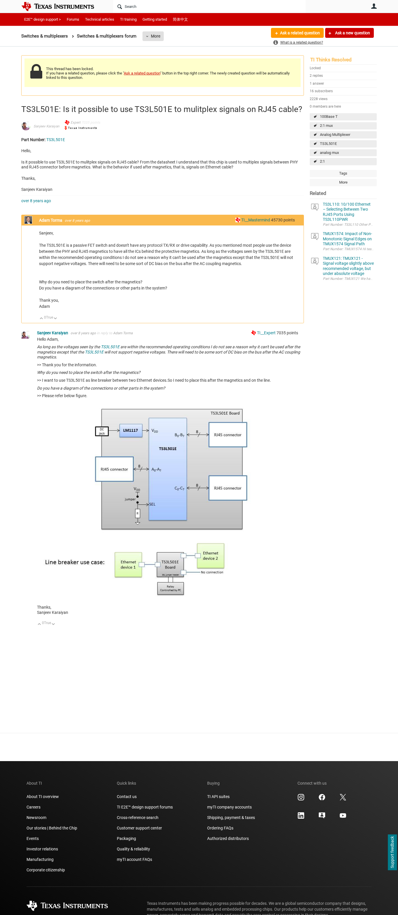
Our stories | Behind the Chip (52, 828)
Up (41, 318)
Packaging (126, 838)
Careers (33, 807)
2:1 (322, 161)
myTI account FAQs (134, 859)
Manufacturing (40, 859)
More (155, 36)
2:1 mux (326, 125)
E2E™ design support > (42, 19)
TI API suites (218, 796)
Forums (73, 19)
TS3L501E (328, 143)
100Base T (329, 116)
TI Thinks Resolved (331, 60)
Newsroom (36, 817)
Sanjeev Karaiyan (46, 126)
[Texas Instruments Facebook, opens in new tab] (321, 799)
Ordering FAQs (220, 828)
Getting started (154, 19)
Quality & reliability (133, 849)
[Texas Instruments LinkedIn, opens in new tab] (300, 817)
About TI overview (43, 796)
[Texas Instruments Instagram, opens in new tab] (300, 799)
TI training (128, 19)
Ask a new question (352, 33)
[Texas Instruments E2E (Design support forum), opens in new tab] (321, 817)
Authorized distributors (228, 838)
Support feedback (392, 852)
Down (55, 318)
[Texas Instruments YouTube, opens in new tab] (342, 817)
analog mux (329, 152)
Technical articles (99, 19)
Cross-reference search (138, 817)
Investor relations (42, 849)
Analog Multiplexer (335, 134)
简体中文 (180, 19)
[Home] (62, 6)
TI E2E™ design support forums (145, 807)
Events (33, 838)
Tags (343, 173)
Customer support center (139, 828)
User (374, 6)
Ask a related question (300, 33)
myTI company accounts (229, 807)
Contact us (127, 796)
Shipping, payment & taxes (231, 817)
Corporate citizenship (46, 870)
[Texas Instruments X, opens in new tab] (342, 799)
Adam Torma (51, 220)
